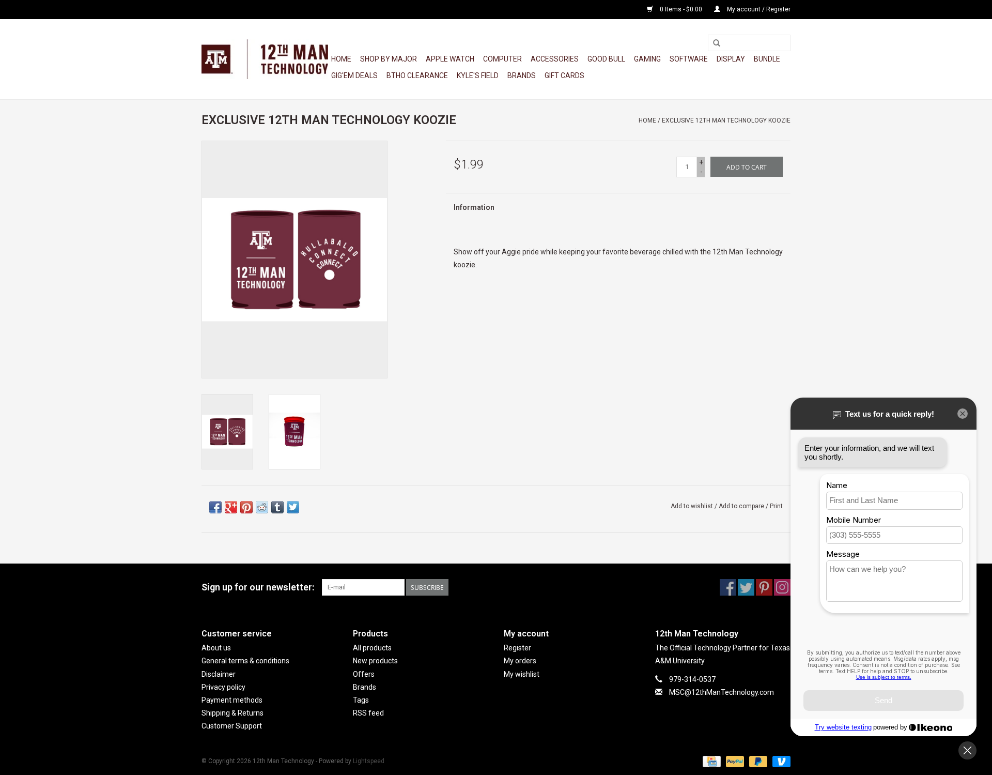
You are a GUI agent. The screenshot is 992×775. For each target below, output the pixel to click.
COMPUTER (502, 59)
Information (474, 207)
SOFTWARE (689, 59)
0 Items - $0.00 (681, 9)
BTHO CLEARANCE (417, 75)
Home (341, 59)
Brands (521, 75)
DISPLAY (731, 59)
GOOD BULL (606, 59)
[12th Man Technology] (265, 59)
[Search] (716, 43)
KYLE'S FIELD (478, 75)
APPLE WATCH (450, 59)
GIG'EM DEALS (354, 75)
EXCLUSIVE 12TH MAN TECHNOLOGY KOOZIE (726, 120)
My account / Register (758, 9)
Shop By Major (388, 59)
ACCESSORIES (555, 59)
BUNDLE (767, 59)
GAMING (647, 59)
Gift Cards (564, 75)
